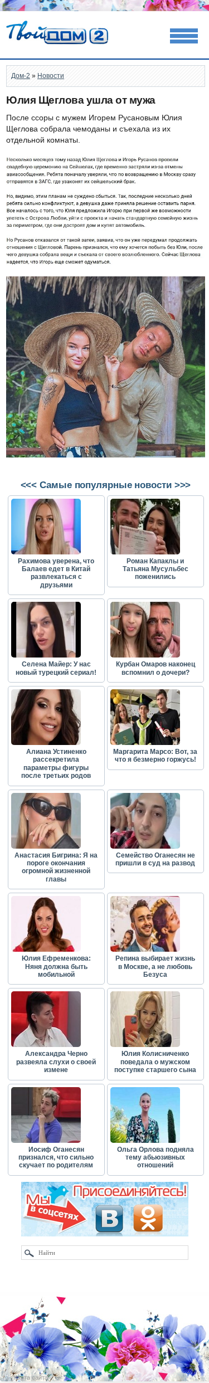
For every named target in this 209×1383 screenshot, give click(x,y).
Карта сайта (31, 1377)
